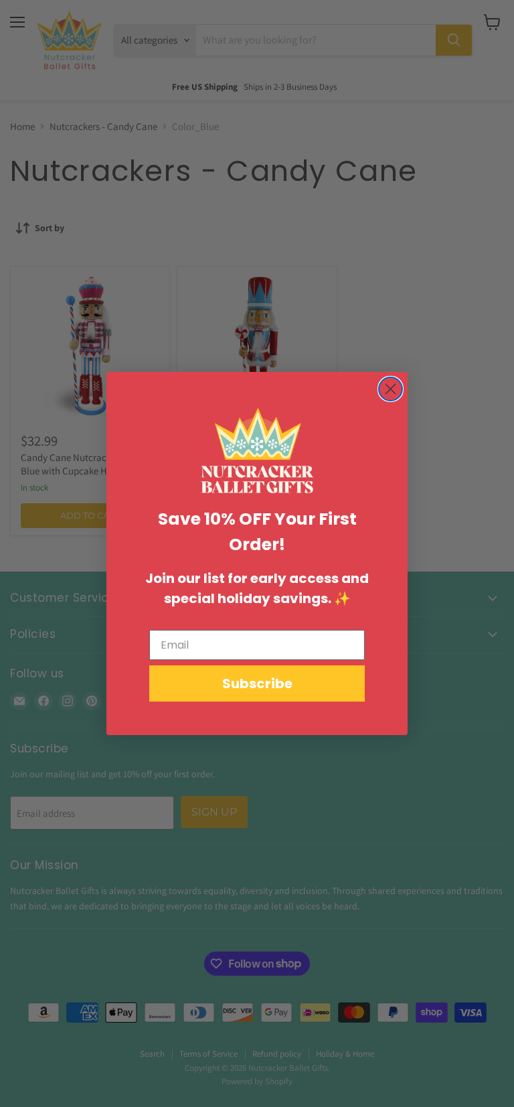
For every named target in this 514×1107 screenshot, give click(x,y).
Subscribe (257, 683)
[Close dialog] (390, 389)
